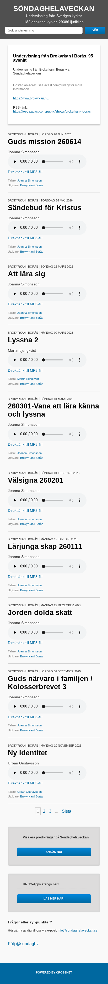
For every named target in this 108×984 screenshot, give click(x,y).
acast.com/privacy (57, 85)
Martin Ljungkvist (28, 378)
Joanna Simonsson (29, 180)
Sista (66, 811)
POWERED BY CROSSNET (54, 972)
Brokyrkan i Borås (31, 185)
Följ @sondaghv (23, 944)
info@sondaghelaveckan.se (78, 930)
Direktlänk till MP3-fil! (25, 172)
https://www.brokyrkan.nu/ (31, 98)
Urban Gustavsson (29, 791)
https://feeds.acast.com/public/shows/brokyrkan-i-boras (52, 111)
